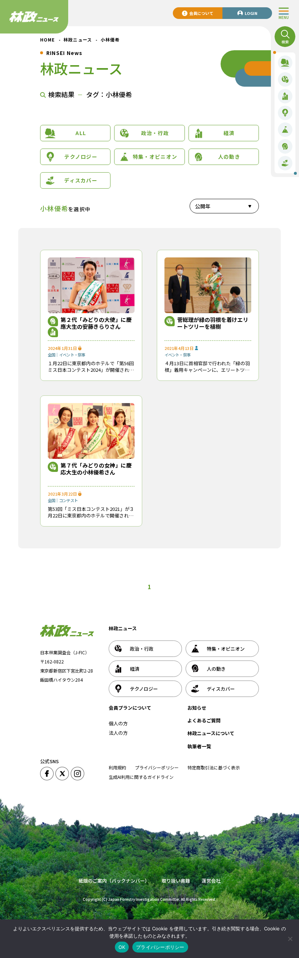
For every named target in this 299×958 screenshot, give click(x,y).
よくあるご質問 (204, 720)
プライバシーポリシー (157, 767)
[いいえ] (290, 938)
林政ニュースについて (210, 733)
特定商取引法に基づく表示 (213, 767)
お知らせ (196, 707)
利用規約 (117, 767)
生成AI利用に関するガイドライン (141, 777)
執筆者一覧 (199, 746)
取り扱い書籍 (176, 880)
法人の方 (118, 732)
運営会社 (211, 880)
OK (122, 947)
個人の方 (118, 723)
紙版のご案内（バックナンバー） (114, 880)
